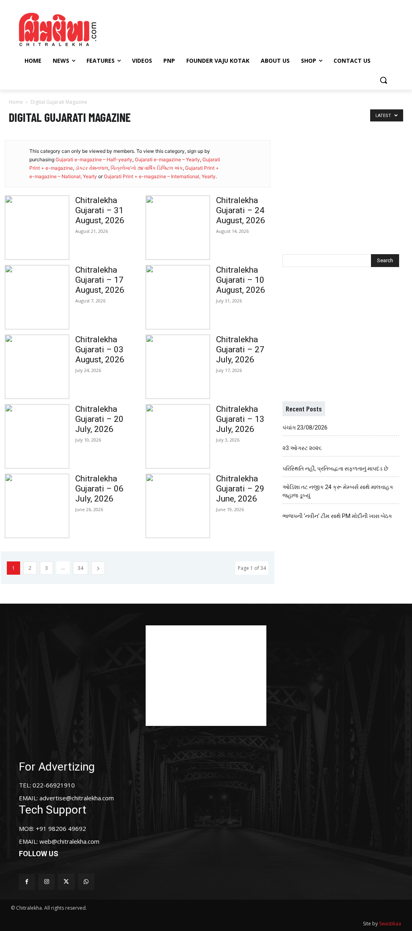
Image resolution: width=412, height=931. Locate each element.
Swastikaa (390, 923)
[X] (66, 882)
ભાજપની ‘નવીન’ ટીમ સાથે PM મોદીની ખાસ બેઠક (337, 516)
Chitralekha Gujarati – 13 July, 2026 (240, 419)
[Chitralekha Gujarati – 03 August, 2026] (37, 367)
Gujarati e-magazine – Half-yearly (94, 159)
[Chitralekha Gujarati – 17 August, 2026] (37, 297)
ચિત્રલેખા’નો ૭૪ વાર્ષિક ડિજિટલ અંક (147, 168)
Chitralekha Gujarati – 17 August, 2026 (99, 280)
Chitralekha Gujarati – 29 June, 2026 (240, 489)
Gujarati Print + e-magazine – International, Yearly (160, 176)
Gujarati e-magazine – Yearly (167, 159)
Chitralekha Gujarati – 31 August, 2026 (99, 210)
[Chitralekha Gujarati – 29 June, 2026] (178, 506)
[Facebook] (27, 882)
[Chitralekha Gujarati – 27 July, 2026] (178, 367)
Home (16, 102)
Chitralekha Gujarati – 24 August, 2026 (240, 210)
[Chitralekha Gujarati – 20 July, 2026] (37, 436)
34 (80, 568)
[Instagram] (46, 882)
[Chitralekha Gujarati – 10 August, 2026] (178, 297)
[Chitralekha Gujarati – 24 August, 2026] (178, 227)
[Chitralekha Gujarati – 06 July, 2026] (37, 506)
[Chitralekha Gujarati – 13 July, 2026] (178, 436)
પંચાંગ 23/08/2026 (305, 427)
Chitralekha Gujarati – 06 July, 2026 (99, 489)
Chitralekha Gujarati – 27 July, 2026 (240, 349)
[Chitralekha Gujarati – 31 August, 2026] (37, 227)
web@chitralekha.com (69, 841)
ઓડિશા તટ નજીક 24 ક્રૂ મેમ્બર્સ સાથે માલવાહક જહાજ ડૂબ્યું (337, 491)
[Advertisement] (205, 28)
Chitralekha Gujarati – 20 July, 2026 (99, 419)
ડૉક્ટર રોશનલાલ (91, 168)
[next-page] (98, 568)
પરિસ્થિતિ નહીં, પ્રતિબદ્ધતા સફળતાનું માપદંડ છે (335, 468)
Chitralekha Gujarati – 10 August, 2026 (240, 280)
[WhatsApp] (86, 882)
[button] (383, 80)
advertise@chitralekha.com (76, 798)
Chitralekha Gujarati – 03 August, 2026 (99, 349)
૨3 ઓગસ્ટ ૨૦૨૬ (302, 448)
